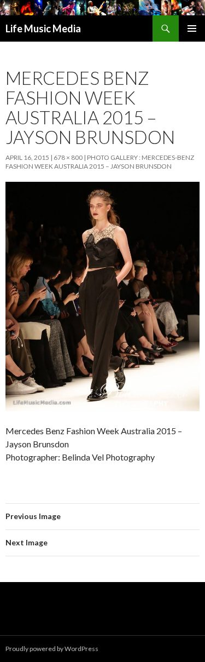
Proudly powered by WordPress (51, 648)
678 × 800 (68, 157)
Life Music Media (43, 28)
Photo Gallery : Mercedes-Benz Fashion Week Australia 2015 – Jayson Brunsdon (99, 161)
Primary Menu (192, 28)
